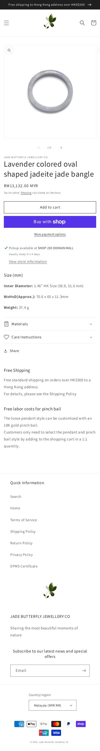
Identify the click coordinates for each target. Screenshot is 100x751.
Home (15, 508)
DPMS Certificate (24, 566)
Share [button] (14, 350)
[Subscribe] (83, 671)
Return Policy (21, 543)
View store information (28, 261)
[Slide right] (61, 147)
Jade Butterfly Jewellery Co (53, 741)
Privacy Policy (21, 554)
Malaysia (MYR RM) (47, 705)
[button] (6, 23)
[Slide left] (38, 147)
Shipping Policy (23, 531)
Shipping (26, 192)
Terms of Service (23, 520)
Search (16, 496)
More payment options (50, 234)
